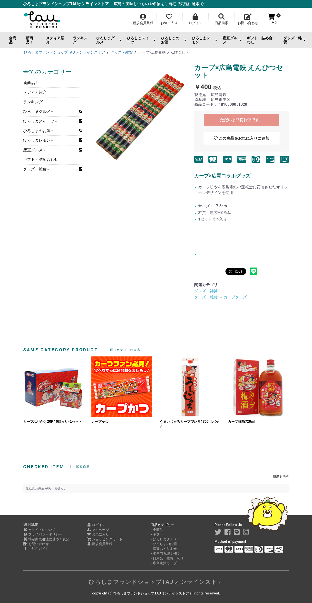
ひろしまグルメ (105, 40)
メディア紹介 (55, 40)
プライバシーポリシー (45, 534)
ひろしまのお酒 (170, 40)
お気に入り (100, 534)
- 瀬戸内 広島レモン (166, 553)
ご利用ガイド (38, 549)
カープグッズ (235, 297)
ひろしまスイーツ (138, 40)
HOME (33, 525)
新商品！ (29, 40)
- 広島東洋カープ (164, 563)
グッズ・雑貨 (292, 40)
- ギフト (157, 534)
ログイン (98, 525)
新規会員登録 (101, 544)
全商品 (12, 40)
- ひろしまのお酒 (164, 544)
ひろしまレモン (201, 40)
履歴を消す (281, 476)
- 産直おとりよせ (164, 549)
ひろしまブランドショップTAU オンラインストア (156, 581)
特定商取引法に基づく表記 (48, 539)
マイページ (100, 530)
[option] (138, 113)
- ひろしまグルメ (164, 539)
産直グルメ (230, 40)
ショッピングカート (107, 539)
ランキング (80, 40)
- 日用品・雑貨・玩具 (167, 558)
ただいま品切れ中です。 (241, 120)
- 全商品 (157, 530)
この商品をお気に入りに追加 (243, 138)
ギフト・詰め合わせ (260, 40)
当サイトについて (42, 530)
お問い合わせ (38, 544)
